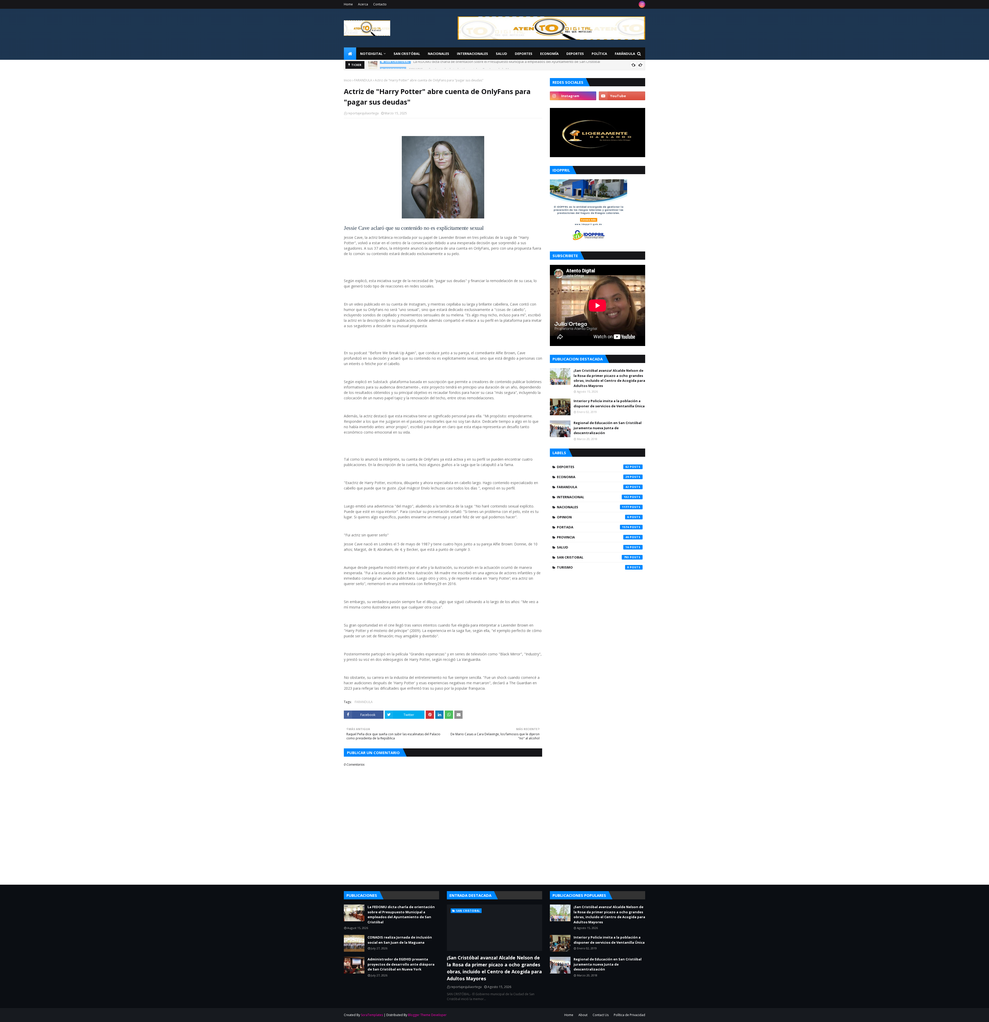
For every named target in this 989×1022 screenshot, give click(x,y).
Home (348, 4)
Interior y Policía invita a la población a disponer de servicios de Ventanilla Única (609, 403)
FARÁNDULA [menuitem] (625, 53)
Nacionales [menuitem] (438, 53)
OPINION (593, 517)
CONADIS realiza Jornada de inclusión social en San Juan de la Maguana (465, 65)
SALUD (593, 547)
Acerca (363, 4)
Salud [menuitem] (501, 53)
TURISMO (593, 567)
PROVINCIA (593, 537)
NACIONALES (593, 507)
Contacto (380, 4)
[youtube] (622, 95)
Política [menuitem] (599, 53)
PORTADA (593, 527)
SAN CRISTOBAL (593, 557)
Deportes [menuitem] (523, 53)
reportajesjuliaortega (363, 113)
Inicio (348, 80)
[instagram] (642, 4)
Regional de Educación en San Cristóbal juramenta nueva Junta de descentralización (608, 427)
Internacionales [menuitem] (472, 53)
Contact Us (601, 1015)
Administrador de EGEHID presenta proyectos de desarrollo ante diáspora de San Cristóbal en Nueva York (401, 964)
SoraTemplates (372, 1015)
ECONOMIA (593, 477)
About (582, 1015)
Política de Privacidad (629, 1015)
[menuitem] (350, 53)
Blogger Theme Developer (427, 1015)
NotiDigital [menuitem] (371, 53)
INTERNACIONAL (593, 497)
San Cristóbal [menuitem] (407, 53)
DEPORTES (593, 466)
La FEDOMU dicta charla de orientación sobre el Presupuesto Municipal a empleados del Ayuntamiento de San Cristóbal (401, 914)
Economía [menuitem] (549, 53)
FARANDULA (363, 80)
